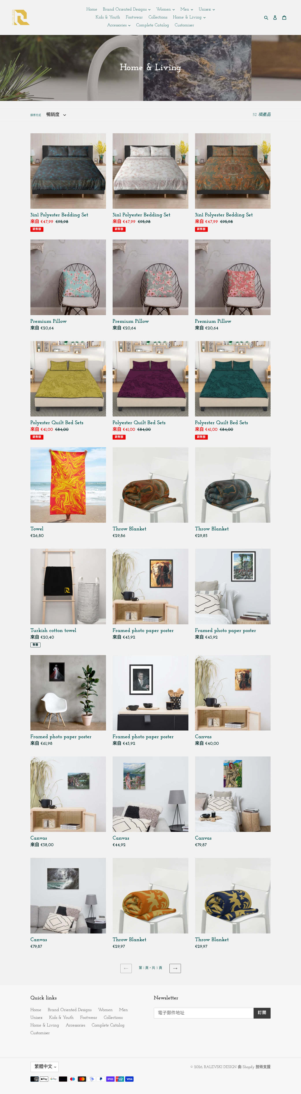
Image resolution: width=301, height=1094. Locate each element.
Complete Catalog (108, 1025)
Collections (113, 1017)
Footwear (88, 1017)
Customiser (40, 1033)
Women (105, 1010)
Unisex (36, 1017)
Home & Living (44, 1025)
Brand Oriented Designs (69, 1010)
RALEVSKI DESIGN (220, 1067)
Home (35, 1010)
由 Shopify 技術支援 (254, 1067)
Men (123, 1010)
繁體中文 (43, 1067)
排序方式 (35, 115)
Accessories (75, 1025)
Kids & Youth (61, 1017)
